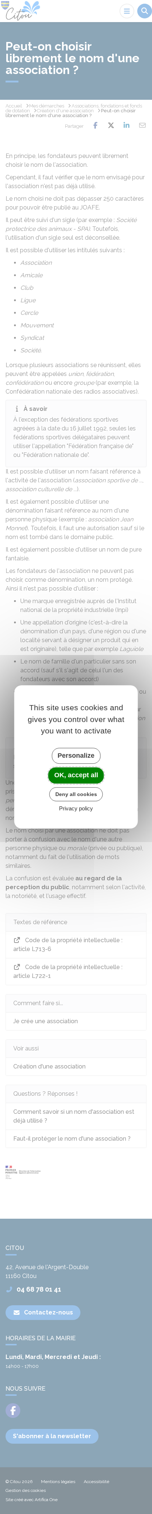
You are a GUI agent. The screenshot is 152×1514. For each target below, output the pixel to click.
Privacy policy (76, 809)
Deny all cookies (76, 794)
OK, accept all (76, 775)
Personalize (76, 755)
